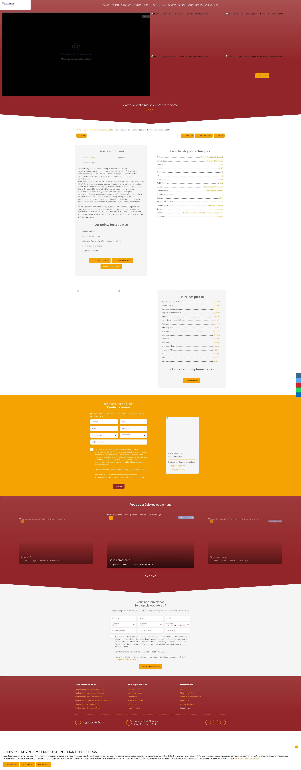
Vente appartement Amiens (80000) (89, 689)
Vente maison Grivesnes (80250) (88, 708)
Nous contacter (134, 708)
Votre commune (98, 435)
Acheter (115, 5)
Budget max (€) (118, 630)
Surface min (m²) (145, 630)
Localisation (169, 623)
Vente (78, 130)
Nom (123, 422)
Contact (172, 5)
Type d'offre (115, 623)
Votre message (98, 442)
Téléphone (125, 428)
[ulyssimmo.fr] (15, 5)
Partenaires (132, 697)
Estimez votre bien (135, 689)
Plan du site (184, 700)
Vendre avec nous (135, 693)
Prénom (95, 422)
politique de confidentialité (135, 477)
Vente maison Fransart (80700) (87, 704)
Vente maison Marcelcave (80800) (89, 697)
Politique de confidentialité (190, 697)
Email (94, 428)
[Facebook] (208, 722)
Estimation (157, 5)
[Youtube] (223, 722)
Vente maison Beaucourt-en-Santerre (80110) (93, 700)
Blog (216, 5)
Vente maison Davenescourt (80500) (89, 693)
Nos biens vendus (203, 5)
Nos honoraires (186, 689)
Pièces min (170, 630)
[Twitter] (215, 722)
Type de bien (143, 623)
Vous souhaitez (125, 434)
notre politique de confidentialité (247, 758)
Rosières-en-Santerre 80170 (101, 130)
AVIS (164, 5)
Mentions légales (187, 693)
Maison (86, 130)
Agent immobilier (186, 5)
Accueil (106, 5)
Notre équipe (133, 704)
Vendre (137, 5)
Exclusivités (127, 5)
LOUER (145, 5)
